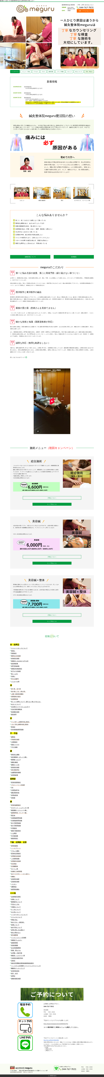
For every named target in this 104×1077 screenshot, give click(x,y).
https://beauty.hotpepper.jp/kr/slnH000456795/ (56, 1023)
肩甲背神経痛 (15, 666)
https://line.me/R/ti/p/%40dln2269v (51, 1040)
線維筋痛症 (14, 943)
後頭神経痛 (14, 663)
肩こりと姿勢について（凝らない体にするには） (26, 701)
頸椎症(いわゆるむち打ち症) (19, 661)
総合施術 (19, 591)
